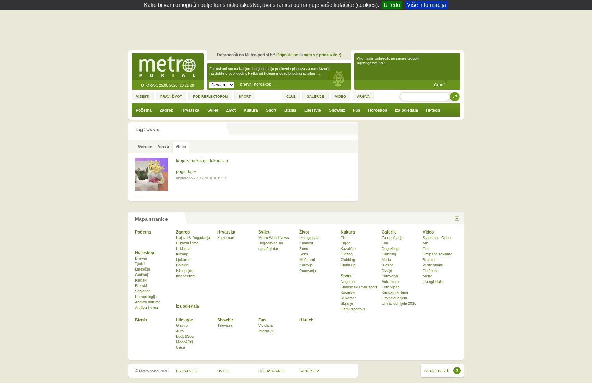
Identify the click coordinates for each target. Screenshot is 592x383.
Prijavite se (287, 54)
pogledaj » (186, 171)
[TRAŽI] (455, 96)
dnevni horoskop (258, 84)
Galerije (389, 232)
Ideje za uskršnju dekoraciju (202, 160)
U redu (392, 5)
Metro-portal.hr (168, 67)
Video (428, 232)
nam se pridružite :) (322, 54)
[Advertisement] (297, 29)
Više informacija (426, 5)
